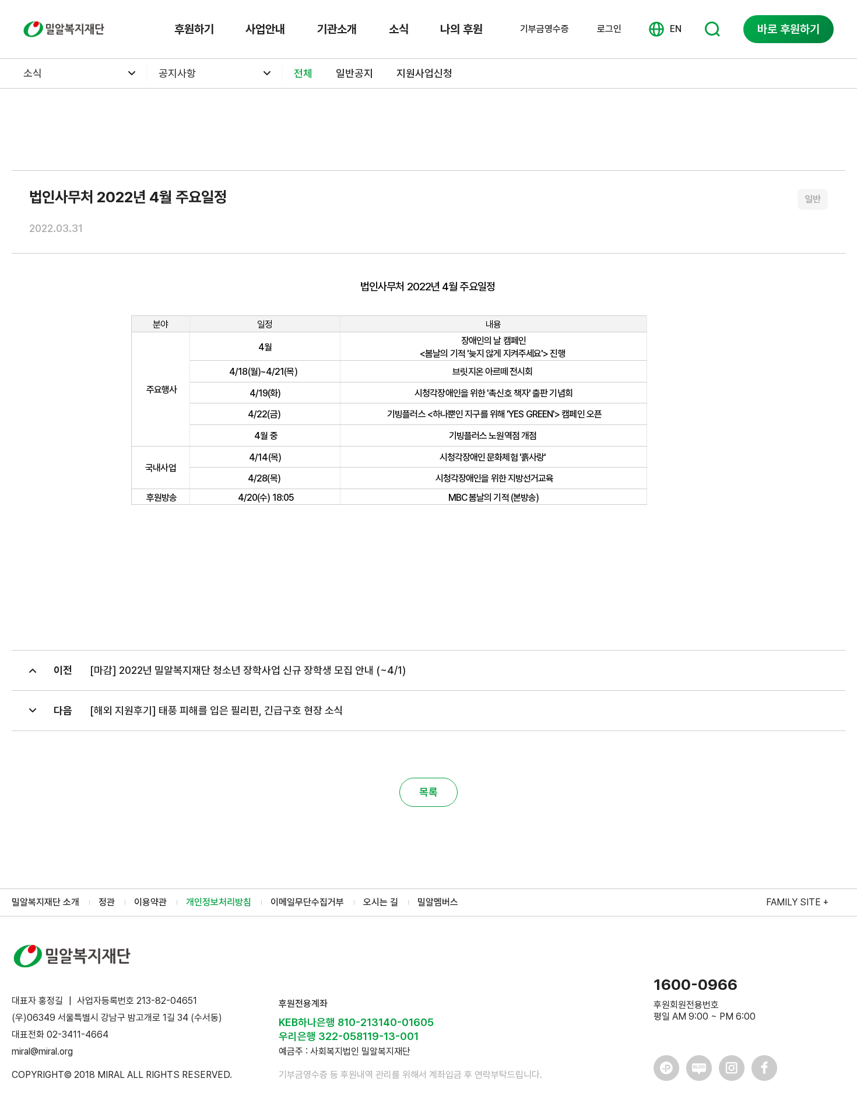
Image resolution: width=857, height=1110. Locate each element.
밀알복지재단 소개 (45, 902)
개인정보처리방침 (218, 902)
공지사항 (177, 73)
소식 (399, 29)
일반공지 (354, 73)
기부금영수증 (544, 29)
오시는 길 (380, 902)
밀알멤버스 (437, 902)
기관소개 (337, 29)
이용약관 (150, 902)
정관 (107, 902)
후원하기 (194, 29)
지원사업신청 (424, 73)
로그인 (609, 28)
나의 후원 (461, 29)
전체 (303, 73)
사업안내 (265, 29)
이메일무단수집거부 (307, 902)
